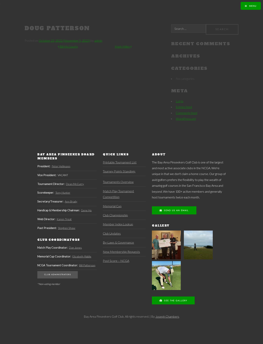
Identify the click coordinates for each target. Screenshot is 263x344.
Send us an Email (176, 211)
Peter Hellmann (61, 166)
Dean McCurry (75, 184)
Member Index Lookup (118, 224)
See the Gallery (175, 301)
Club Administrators (57, 275)
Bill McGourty (68, 46)
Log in (179, 101)
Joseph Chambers (167, 316)
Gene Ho (86, 210)
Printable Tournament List (120, 162)
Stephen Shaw (66, 228)
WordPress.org (186, 118)
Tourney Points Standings (119, 171)
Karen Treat (64, 219)
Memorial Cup (112, 206)
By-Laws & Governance (118, 242)
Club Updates (112, 233)
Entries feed (184, 107)
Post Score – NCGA (116, 260)
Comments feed (186, 113)
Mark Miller (123, 46)
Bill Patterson (87, 265)
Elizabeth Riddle (81, 256)
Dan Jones (75, 247)
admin (98, 40)
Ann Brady (71, 201)
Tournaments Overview (118, 182)
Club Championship (115, 215)
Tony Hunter (62, 192)
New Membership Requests (121, 251)
